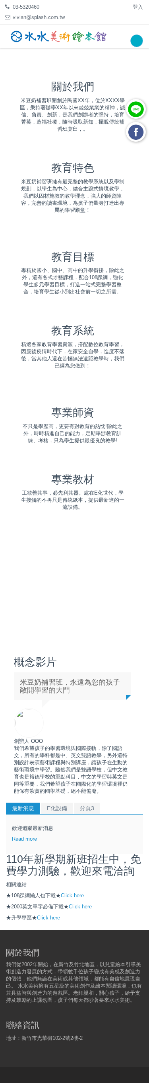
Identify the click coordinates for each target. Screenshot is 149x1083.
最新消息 (23, 808)
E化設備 (57, 808)
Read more (24, 839)
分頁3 (87, 808)
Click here (72, 895)
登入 (138, 7)
